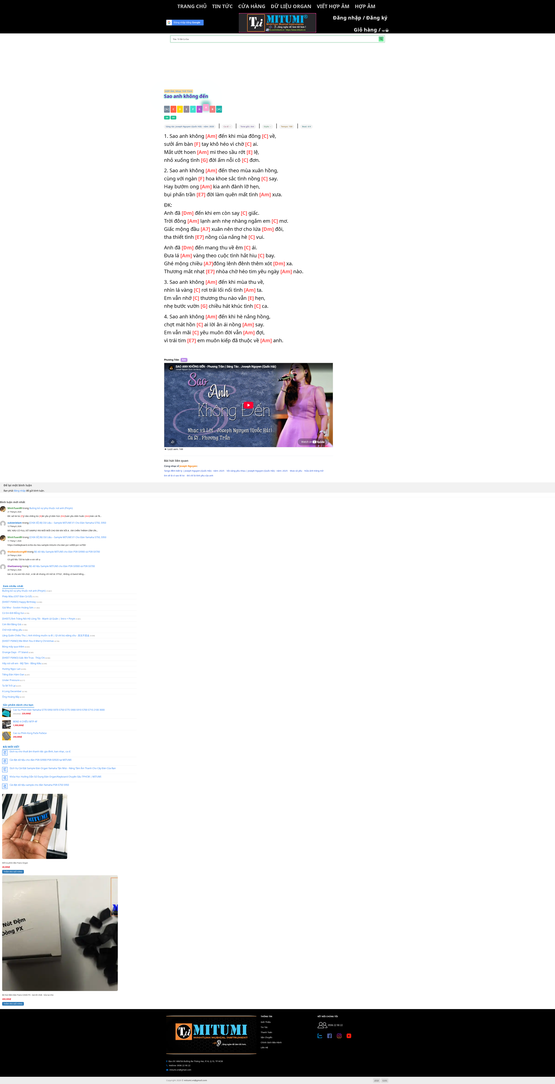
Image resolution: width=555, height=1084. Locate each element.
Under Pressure (11, 680)
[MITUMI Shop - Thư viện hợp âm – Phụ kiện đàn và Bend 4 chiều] (277, 22)
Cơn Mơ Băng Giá (11, 624)
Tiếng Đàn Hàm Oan (13, 674)
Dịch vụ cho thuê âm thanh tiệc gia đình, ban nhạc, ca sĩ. (40, 751)
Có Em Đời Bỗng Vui (13, 613)
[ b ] (167, 109)
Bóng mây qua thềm (13, 646)
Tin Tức (264, 1027)
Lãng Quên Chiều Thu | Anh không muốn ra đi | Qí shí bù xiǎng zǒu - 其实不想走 (45, 635)
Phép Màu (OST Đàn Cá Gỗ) (17, 596)
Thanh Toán (266, 1032)
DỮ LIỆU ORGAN (291, 6)
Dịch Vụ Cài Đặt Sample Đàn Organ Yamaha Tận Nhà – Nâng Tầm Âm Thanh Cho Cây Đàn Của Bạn (63, 768)
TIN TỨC (222, 6)
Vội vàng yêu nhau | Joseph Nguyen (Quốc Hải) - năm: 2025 (257, 470)
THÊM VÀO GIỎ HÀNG (13, 871)
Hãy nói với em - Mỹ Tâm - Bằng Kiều (21, 663)
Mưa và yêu (296, 470)
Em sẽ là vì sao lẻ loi (174, 475)
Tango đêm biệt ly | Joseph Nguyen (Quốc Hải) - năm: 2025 (194, 470)
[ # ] (219, 109)
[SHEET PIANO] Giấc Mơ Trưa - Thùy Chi (23, 657)
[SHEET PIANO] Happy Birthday (19, 601)
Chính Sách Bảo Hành (271, 1042)
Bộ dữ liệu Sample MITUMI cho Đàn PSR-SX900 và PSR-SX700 (67, 551)
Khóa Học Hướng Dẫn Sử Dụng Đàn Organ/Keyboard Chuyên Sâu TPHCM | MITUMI (55, 776)
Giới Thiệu (266, 1022)
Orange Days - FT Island (15, 652)
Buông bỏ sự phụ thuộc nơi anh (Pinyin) (51, 508)
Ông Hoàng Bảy (10, 696)
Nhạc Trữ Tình (183, 91)
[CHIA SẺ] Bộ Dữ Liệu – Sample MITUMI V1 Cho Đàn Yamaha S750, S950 (67, 522)
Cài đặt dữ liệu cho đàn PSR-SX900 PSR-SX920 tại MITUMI (40, 760)
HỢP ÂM (365, 6)
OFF (173, 118)
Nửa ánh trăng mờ (313, 470)
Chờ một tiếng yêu (12, 629)
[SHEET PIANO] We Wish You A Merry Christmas (28, 641)
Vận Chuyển (266, 1037)
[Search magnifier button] (381, 39)
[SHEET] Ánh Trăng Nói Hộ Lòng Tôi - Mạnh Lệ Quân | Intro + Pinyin (38, 618)
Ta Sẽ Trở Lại (9, 685)
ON (167, 118)
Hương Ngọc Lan (11, 668)
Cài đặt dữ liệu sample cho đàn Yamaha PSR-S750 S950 (39, 785)
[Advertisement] (277, 66)
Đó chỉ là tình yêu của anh (200, 475)
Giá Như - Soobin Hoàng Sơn (17, 607)
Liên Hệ (264, 1047)
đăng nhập (20, 490)
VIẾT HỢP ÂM (333, 6)
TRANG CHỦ (192, 6)
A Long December (12, 691)
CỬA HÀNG (251, 6)
